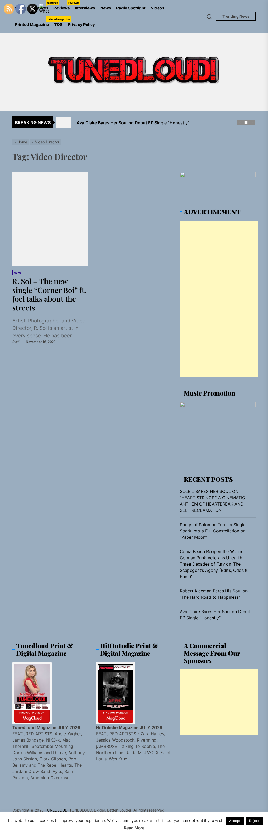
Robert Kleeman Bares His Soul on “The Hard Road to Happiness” (214, 594)
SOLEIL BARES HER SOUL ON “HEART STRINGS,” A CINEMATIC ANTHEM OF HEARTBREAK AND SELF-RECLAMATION (212, 501)
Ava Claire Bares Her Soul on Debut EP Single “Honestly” (215, 614)
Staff (15, 342)
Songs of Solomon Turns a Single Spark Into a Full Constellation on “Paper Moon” (212, 531)
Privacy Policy (81, 24)
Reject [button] (254, 821)
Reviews (62, 5)
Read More (134, 827)
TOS (58, 24)
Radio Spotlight (131, 7)
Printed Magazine (33, 22)
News (105, 7)
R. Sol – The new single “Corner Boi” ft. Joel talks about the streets (49, 294)
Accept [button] (235, 821)
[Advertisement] (219, 299)
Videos (157, 7)
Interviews (85, 7)
